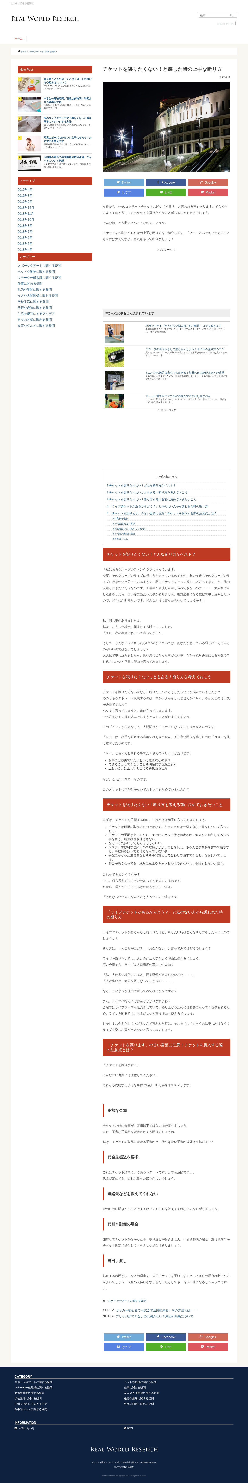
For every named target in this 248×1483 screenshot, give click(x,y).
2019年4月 (25, 189)
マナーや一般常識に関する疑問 (39, 277)
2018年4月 (25, 249)
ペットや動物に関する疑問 (36, 271)
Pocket (210, 192)
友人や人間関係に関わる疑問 (38, 295)
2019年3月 (25, 195)
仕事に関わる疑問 (30, 283)
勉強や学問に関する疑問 (35, 289)
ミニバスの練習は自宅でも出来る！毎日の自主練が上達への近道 (185, 372)
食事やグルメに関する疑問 (36, 325)
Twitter (126, 182)
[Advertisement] (166, 278)
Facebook (168, 182)
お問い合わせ (26, 1428)
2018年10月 (26, 219)
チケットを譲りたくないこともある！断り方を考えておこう (147, 492)
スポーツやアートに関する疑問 (127, 1300)
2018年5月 (25, 243)
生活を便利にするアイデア (36, 313)
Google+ (210, 182)
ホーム (19, 38)
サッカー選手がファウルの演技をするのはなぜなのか (178, 396)
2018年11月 (26, 213)
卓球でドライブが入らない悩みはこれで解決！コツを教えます (183, 325)
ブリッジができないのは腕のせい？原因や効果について (154, 1316)
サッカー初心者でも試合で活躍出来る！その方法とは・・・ (158, 1310)
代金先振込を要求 (124, 523)
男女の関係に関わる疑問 (35, 319)
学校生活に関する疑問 (33, 301)
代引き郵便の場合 (124, 533)
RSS (130, 1428)
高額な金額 (120, 518)
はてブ (126, 192)
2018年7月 (25, 231)
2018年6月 (25, 237)
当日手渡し (120, 538)
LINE (168, 192)
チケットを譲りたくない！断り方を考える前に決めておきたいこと (151, 499)
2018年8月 (25, 225)
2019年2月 (25, 201)
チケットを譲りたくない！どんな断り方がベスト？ (141, 485)
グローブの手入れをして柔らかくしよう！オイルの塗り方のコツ (185, 349)
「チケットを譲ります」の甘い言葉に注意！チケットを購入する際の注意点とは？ (162, 513)
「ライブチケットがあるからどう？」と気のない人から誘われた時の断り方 (157, 506)
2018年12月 (26, 207)
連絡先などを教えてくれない (130, 528)
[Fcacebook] (235, 24)
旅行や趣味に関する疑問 (35, 307)
